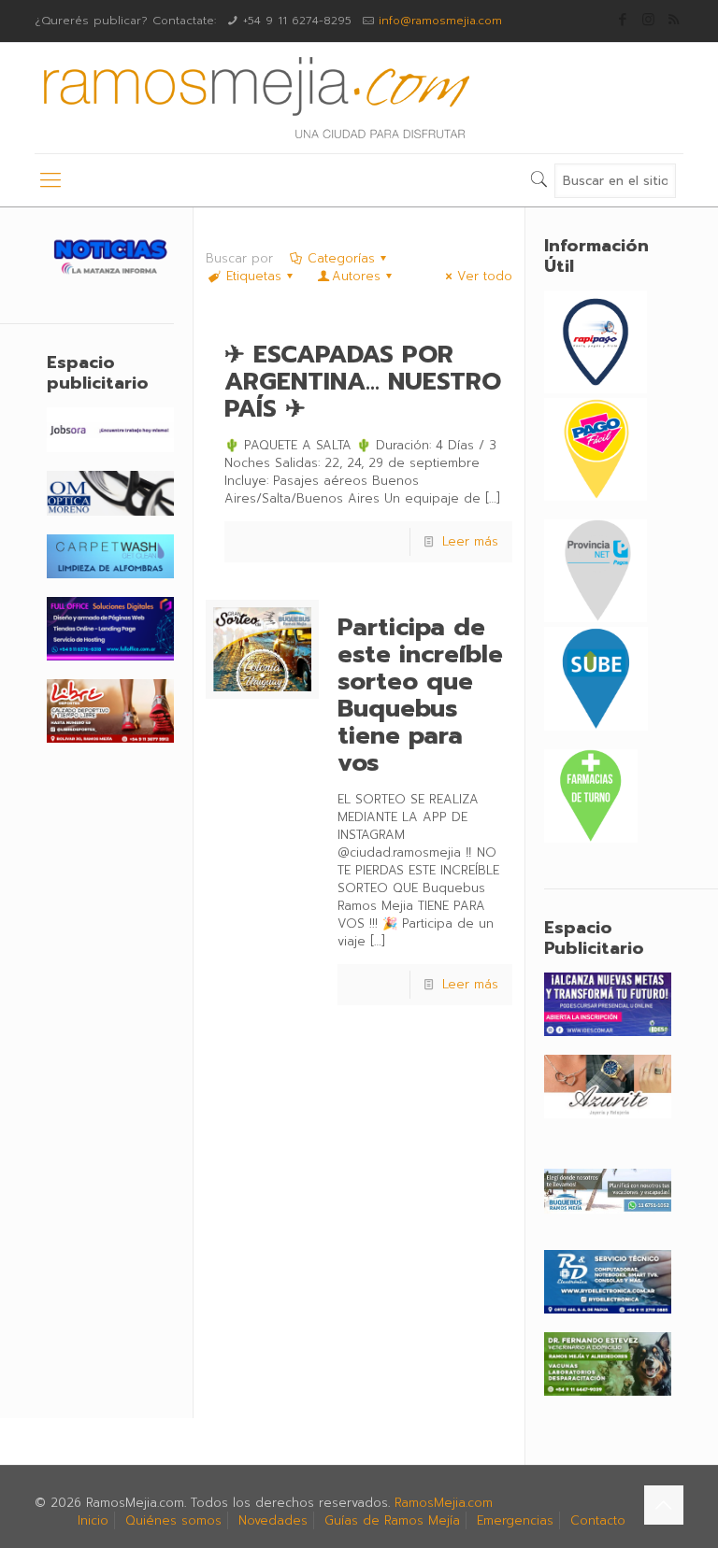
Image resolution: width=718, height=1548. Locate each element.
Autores (356, 276)
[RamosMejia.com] (254, 98)
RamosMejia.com (444, 1503)
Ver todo (484, 276)
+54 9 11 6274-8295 (297, 20)
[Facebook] (623, 19)
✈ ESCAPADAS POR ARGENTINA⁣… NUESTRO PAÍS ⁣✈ (362, 381)
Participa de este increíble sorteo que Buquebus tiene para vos (420, 695)
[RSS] (673, 19)
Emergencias (515, 1520)
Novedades (273, 1520)
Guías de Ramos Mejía (392, 1520)
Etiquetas (253, 276)
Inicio (93, 1520)
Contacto (597, 1520)
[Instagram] (648, 19)
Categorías (341, 258)
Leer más (470, 541)
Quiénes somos (173, 1520)
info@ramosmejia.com (440, 20)
